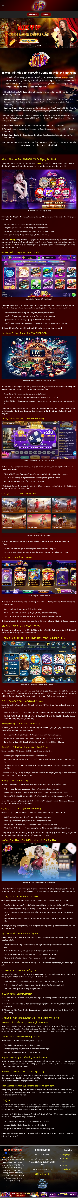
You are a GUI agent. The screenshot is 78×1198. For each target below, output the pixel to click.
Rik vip (12, 238)
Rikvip (65, 76)
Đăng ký (65, 1157)
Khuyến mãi (66, 1168)
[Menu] (3, 5)
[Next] (74, 32)
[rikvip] (20, 1194)
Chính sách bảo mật (42, 1173)
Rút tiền (65, 1161)
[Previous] (4, 32)
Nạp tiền (65, 1164)
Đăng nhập (66, 1154)
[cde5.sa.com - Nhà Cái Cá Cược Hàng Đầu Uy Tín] (39, 5)
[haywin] (58, 1194)
